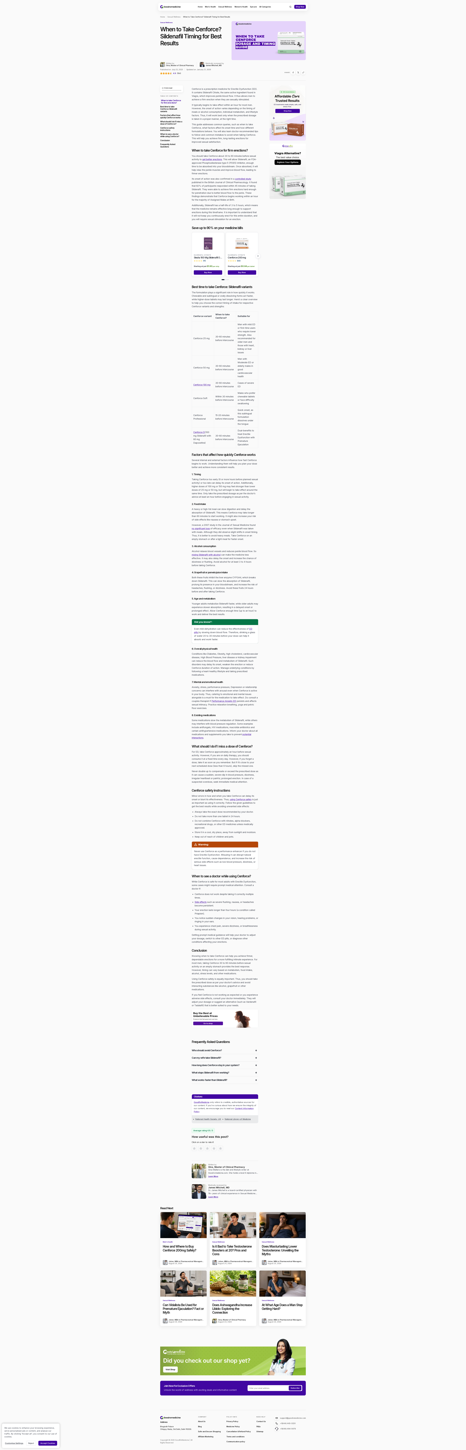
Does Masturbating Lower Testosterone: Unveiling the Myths (280, 1250)
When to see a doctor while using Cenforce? (169, 135)
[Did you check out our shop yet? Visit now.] (233, 1354)
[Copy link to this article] (303, 72)
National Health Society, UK (208, 1119)
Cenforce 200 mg (237, 257)
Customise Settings (14, 1443)
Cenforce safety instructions (167, 129)
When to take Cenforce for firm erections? (171, 101)
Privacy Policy (232, 1421)
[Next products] (258, 256)
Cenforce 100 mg (201, 384)
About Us (201, 1421)
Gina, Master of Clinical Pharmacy (180, 65)
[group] (225, 254)
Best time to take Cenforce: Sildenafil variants (168, 109)
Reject (31, 1443)
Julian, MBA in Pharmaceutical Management (186, 1261)
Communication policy (235, 1442)
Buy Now (208, 272)
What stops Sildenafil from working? (210, 1072)
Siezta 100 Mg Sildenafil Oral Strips (211, 257)
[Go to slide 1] (223, 279)
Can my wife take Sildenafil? (206, 1057)
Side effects (201, 902)
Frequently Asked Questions (167, 145)
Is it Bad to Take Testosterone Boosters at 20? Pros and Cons (232, 1250)
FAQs (258, 1426)
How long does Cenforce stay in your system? (215, 1065)
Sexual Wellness (225, 7)
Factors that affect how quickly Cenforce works (170, 116)
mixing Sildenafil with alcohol (206, 554)
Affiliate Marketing (205, 1437)
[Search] (290, 7)
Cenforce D (199, 432)
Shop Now (300, 7)
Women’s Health (241, 7)
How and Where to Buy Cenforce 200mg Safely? (179, 1248)
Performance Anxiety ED (224, 701)
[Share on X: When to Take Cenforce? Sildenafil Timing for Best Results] (298, 72)
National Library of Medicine (238, 1119)
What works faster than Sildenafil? (209, 1080)
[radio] (194, 1148)
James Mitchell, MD (214, 65)
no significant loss (201, 528)
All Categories (265, 7)
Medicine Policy (233, 1426)
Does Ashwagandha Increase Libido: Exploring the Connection (232, 1308)
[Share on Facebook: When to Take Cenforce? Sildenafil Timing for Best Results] (293, 72)
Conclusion (165, 140)
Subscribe (295, 1388)
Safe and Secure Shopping (209, 1431)
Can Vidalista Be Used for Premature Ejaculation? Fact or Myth (183, 1308)
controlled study (243, 179)
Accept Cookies (47, 1443)
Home (200, 7)
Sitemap (259, 1431)
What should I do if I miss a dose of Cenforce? (171, 122)
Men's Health (210, 7)
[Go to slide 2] (225, 279)
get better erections (212, 159)
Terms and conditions (235, 1437)
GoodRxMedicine (201, 1102)
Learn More (213, 1176)
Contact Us (261, 1421)
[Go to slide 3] (227, 279)
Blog (200, 1426)
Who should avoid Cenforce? (207, 1050)
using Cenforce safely (241, 799)
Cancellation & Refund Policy (238, 1431)
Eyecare (253, 7)
